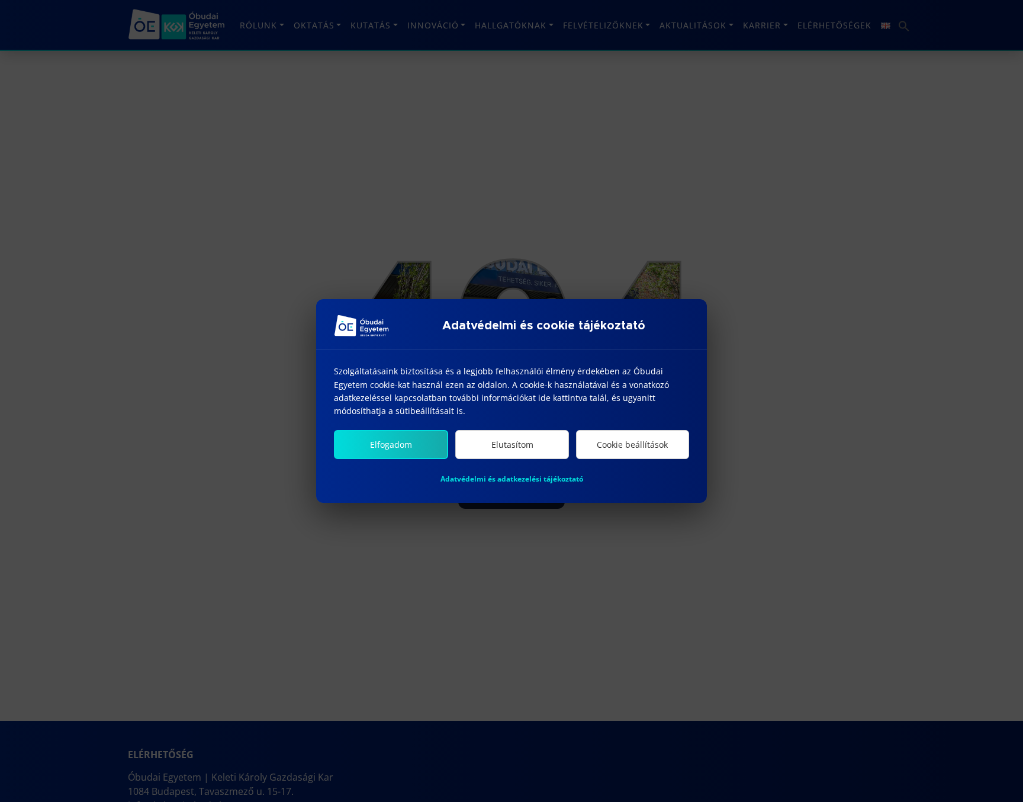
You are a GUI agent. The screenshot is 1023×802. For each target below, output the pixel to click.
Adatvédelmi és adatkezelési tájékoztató (511, 479)
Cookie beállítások (632, 444)
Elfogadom (391, 444)
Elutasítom (512, 444)
